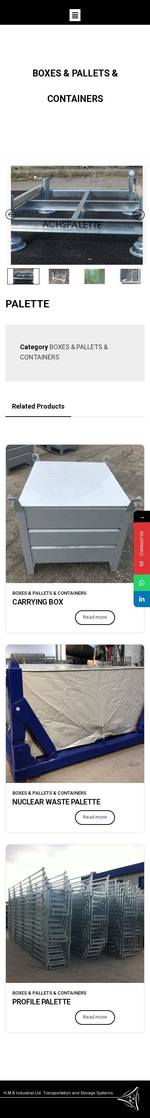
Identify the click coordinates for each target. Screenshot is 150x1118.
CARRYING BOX (37, 602)
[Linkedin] (142, 599)
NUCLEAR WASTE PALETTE (56, 802)
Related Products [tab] (38, 406)
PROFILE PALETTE (41, 1001)
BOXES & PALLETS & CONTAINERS (49, 593)
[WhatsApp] (142, 583)
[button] (75, 15)
